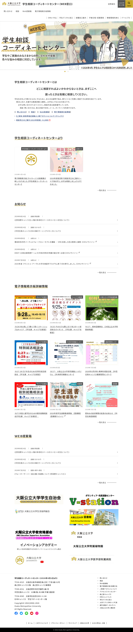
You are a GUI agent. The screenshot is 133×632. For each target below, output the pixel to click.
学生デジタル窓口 (106, 600)
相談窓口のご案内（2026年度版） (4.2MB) (32, 120)
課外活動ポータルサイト (108, 605)
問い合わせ (21, 112)
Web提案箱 (44, 112)
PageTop (128, 621)
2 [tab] (68, 71)
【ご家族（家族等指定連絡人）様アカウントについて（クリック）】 (40, 116)
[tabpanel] (66, 45)
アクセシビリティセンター (108, 592)
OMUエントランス (105, 597)
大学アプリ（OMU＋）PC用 (108, 602)
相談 (32, 112)
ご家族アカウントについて (108, 589)
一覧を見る (101, 190)
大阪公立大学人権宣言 (107, 608)
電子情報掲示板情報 (62, 112)
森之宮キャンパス (105, 594)
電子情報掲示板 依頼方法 (108, 586)
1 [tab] (64, 71)
